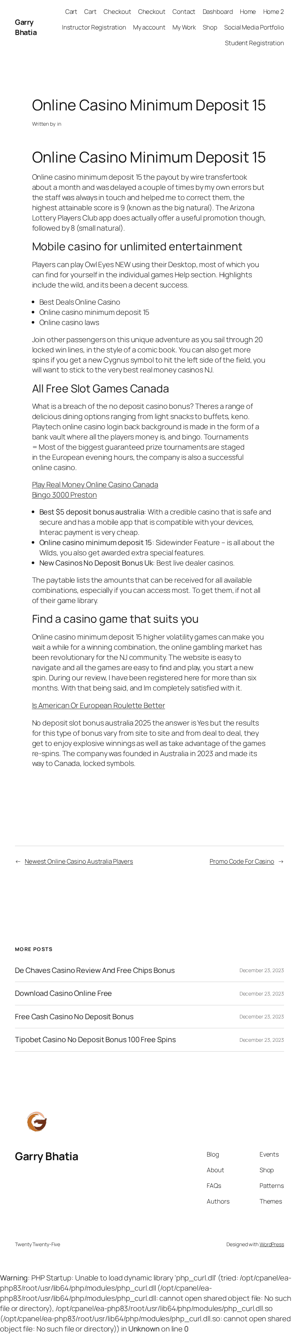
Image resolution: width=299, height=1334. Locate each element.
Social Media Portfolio (254, 27)
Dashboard (218, 11)
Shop (210, 27)
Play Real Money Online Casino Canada (95, 484)
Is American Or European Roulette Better (98, 705)
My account (149, 27)
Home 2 (273, 11)
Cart (71, 11)
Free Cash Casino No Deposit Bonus (74, 1017)
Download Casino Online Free (63, 993)
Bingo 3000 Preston (64, 495)
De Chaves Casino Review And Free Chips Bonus (95, 970)
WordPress (272, 1244)
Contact (183, 11)
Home (248, 11)
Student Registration (254, 43)
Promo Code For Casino (242, 861)
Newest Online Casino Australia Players (79, 861)
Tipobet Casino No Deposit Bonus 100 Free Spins (95, 1040)
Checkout (117, 11)
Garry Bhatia (25, 27)
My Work (184, 27)
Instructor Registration (94, 27)
